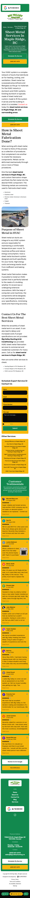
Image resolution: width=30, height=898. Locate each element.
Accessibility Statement (15, 883)
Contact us (22, 104)
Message (6, 412)
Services (10, 27)
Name (5, 389)
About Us (15, 795)
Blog (15, 799)
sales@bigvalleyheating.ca (15, 854)
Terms (11, 424)
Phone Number (8, 404)
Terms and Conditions (15, 881)
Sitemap (15, 886)
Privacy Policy (15, 879)
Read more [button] (5, 514)
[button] (26, 893)
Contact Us (15, 797)
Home (4, 27)
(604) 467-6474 (15, 853)
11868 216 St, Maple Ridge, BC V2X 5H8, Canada (15, 838)
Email (5, 397)
